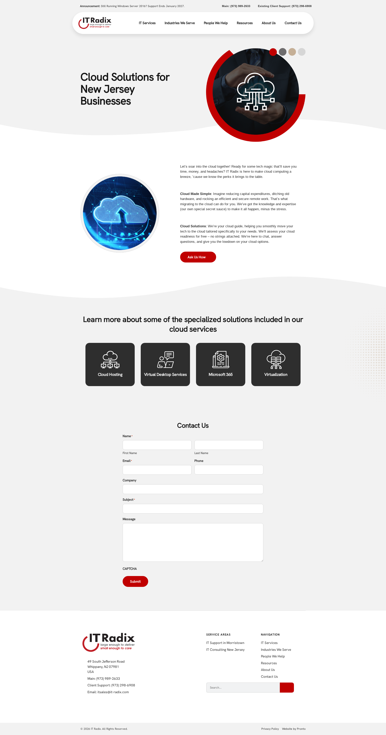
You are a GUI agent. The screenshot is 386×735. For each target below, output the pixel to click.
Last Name (201, 453)
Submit (135, 581)
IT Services (147, 23)
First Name (130, 453)
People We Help (216, 23)
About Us (269, 23)
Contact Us (293, 23)
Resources (245, 23)
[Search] (287, 688)
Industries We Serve (180, 23)
